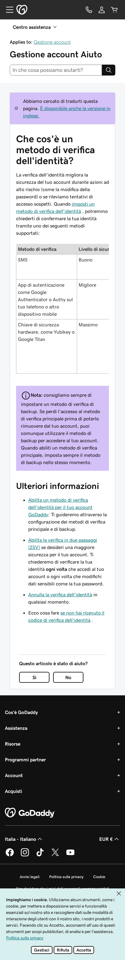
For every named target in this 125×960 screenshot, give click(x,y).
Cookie (99, 877)
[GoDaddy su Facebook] (10, 855)
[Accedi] (101, 9)
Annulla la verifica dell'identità (60, 594)
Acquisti (13, 791)
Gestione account (52, 41)
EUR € (106, 839)
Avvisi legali (29, 877)
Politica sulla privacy (66, 877)
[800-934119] (89, 9)
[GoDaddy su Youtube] (70, 855)
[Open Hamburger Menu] (7, 9)
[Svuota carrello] (114, 9)
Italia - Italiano (20, 839)
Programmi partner (25, 759)
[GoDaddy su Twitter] (55, 855)
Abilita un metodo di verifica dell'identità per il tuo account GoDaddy (60, 507)
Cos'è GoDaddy (21, 712)
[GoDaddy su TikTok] (40, 855)
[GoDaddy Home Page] (30, 813)
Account (14, 775)
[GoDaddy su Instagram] (25, 855)
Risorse (12, 743)
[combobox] (55, 70)
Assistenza (16, 728)
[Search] (108, 70)
